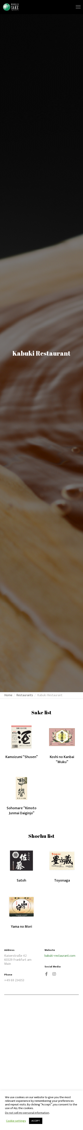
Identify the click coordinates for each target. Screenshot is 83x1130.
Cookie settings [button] (16, 1121)
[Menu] (76, 7)
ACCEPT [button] (35, 1121)
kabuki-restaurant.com (60, 956)
